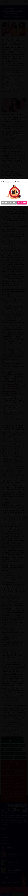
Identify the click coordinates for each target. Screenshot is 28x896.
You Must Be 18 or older (9, 202)
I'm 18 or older (22, 202)
